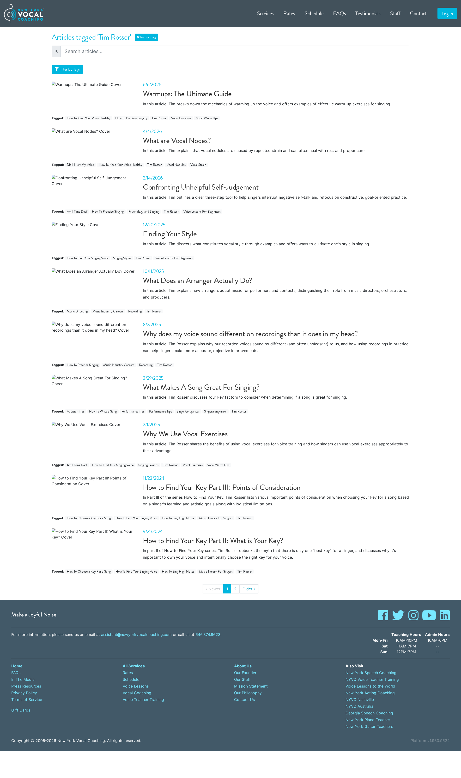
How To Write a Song (103, 411)
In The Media (23, 679)
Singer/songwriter (188, 411)
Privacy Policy (24, 692)
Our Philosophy (248, 692)
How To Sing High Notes (178, 518)
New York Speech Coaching (371, 672)
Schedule (314, 13)
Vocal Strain (198, 165)
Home (17, 666)
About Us (243, 666)
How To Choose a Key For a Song (89, 518)
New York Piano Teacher (368, 719)
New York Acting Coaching (370, 692)
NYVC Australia (359, 706)
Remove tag (148, 37)
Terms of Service (26, 699)
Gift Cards (20, 710)
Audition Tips (75, 411)
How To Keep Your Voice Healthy (88, 118)
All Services (134, 666)
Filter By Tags (69, 69)
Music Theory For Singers (216, 518)
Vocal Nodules (176, 165)
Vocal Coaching (137, 692)
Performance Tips (132, 411)
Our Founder (245, 672)
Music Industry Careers (107, 311)
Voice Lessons (136, 686)
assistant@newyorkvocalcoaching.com (136, 634)
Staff (395, 13)
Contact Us (244, 699)
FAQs (339, 13)
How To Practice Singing (131, 118)
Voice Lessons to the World (370, 686)
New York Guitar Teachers (369, 726)
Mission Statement (251, 686)
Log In (447, 13)
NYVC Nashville (360, 699)
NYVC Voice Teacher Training (372, 679)
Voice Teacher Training (143, 699)
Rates (289, 13)
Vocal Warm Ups (207, 118)
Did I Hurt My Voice (80, 165)
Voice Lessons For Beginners (202, 211)
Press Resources (26, 686)
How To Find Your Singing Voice (87, 258)
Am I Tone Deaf (77, 211)
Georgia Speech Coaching (369, 713)
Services (265, 13)
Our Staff (242, 679)
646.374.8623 (207, 634)
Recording (135, 311)
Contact (418, 13)
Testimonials (367, 13)
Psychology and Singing (143, 211)
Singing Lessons (148, 465)
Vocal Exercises (181, 118)
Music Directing (77, 311)
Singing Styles (122, 258)
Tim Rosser (159, 118)
